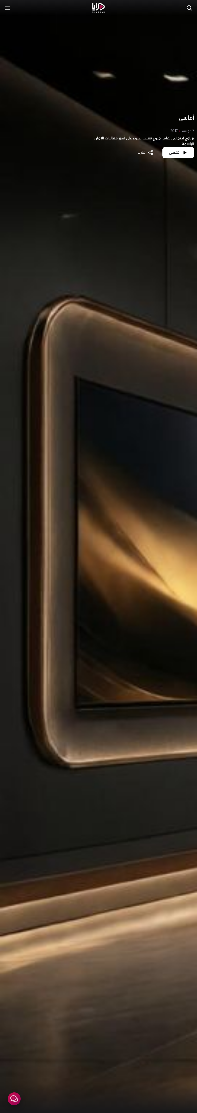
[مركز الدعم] (14, 1098)
